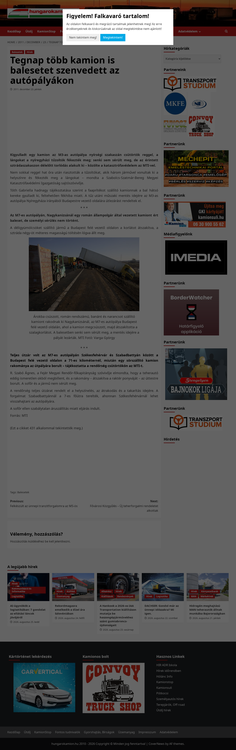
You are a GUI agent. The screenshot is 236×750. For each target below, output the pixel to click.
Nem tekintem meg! (83, 37)
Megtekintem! (113, 37)
